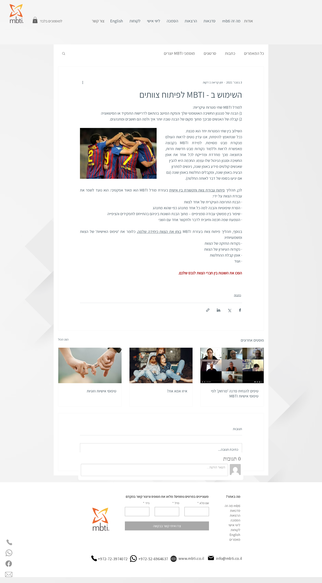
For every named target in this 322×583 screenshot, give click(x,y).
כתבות (230, 53)
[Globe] (173, 559)
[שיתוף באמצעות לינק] (208, 310)
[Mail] (210, 558)
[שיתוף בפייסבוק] (240, 310)
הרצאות (235, 515)
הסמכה (235, 520)
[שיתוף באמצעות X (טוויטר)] (229, 310)
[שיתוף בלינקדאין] (218, 310)
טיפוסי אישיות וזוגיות (101, 390)
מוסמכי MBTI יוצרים (179, 53)
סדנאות (235, 510)
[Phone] (9, 542)
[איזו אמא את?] (161, 365)
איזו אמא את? (177, 390)
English (235, 534)
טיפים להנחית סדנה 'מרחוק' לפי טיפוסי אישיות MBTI (234, 393)
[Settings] (9, 553)
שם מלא (203, 503)
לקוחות (235, 530)
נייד (146, 503)
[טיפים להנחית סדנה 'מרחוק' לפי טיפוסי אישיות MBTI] (232, 365)
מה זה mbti (232, 505)
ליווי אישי (234, 525)
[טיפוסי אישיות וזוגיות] (90, 365)
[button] (35, 20)
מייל (175, 503)
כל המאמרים (254, 53)
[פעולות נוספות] (82, 82)
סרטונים (210, 53)
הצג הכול (63, 339)
